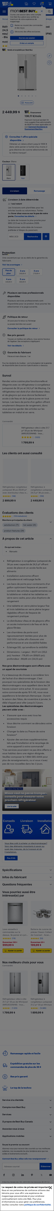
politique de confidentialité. (37, 1204)
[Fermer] (50, 1187)
